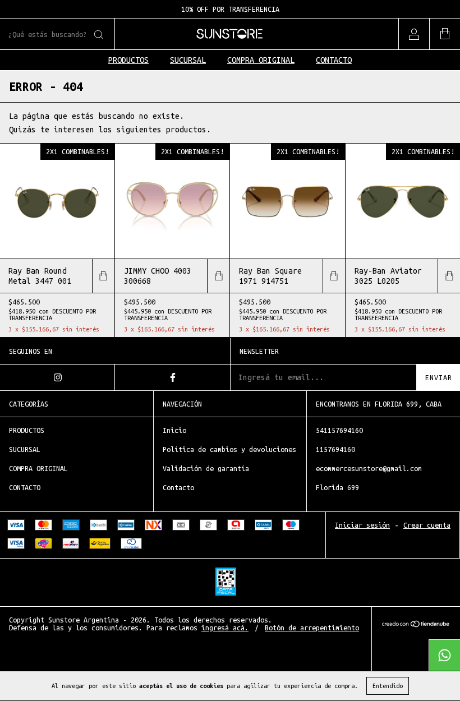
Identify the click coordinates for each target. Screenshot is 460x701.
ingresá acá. (225, 627)
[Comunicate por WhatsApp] (444, 655)
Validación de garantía (206, 468)
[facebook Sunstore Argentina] (172, 377)
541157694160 (339, 430)
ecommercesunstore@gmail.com (369, 468)
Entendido (387, 685)
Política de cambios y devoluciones (229, 449)
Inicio (174, 430)
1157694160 (335, 449)
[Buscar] (98, 35)
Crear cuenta (426, 525)
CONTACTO (334, 60)
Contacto (178, 487)
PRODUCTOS (128, 60)
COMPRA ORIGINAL (261, 60)
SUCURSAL (188, 60)
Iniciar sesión (362, 525)
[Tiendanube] (416, 625)
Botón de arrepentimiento (312, 627)
